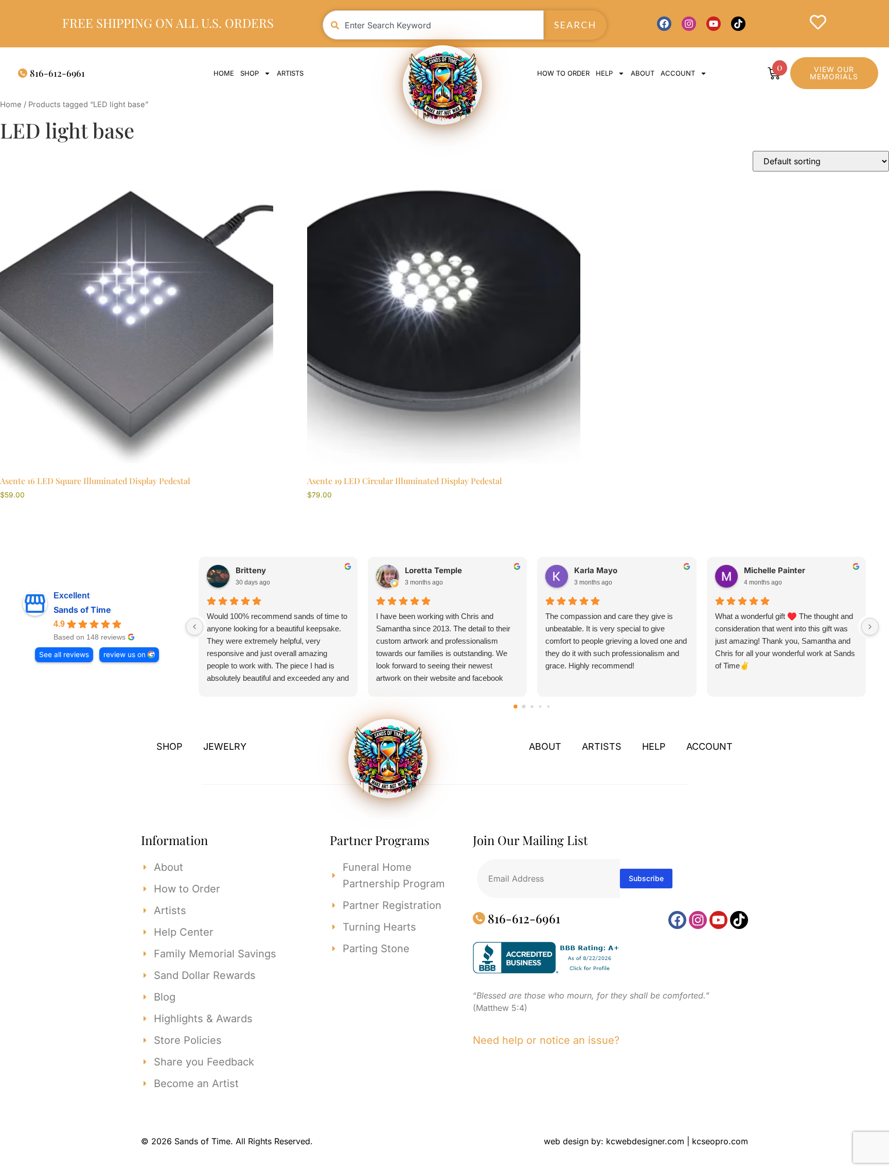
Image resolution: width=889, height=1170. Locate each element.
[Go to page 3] (540, 706)
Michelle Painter (774, 570)
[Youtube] (713, 23)
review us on (124, 654)
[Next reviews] (870, 626)
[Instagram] (689, 23)
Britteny (251, 570)
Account (709, 746)
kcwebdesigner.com (645, 1141)
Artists (290, 73)
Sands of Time (82, 610)
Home (224, 73)
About (642, 73)
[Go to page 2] (532, 706)
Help (604, 73)
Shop (249, 73)
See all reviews (64, 654)
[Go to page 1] (524, 706)
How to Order (563, 73)
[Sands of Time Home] (442, 85)
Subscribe (646, 878)
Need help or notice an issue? (546, 1040)
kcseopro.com (720, 1141)
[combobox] (433, 25)
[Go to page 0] (516, 706)
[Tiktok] (738, 23)
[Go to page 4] (548, 706)
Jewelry (224, 746)
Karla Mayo (595, 570)
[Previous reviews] (194, 626)
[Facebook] (664, 23)
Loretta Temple (433, 570)
